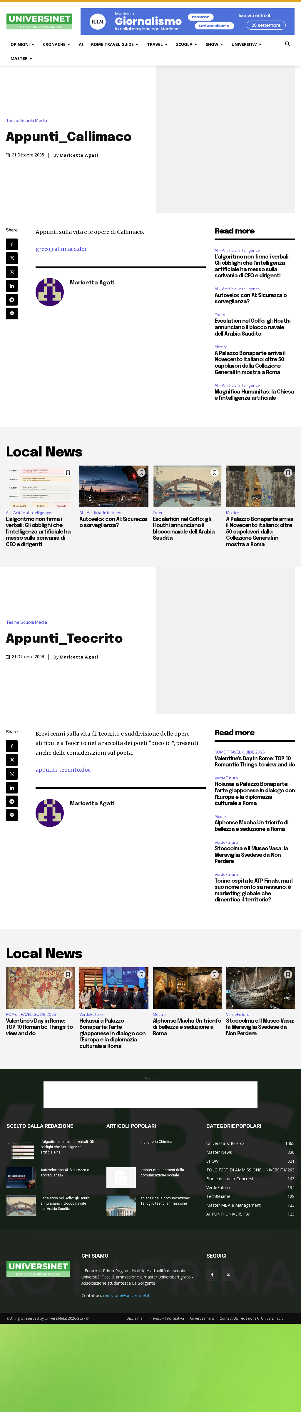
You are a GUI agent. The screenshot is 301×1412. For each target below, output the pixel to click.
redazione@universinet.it (126, 1295)
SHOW (212, 44)
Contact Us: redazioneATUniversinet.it (251, 1318)
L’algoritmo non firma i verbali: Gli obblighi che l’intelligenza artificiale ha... (67, 1147)
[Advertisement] (150, 1094)
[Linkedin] (12, 286)
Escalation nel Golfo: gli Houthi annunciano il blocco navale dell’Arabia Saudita (252, 327)
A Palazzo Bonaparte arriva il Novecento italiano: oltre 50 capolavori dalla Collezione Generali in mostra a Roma (259, 532)
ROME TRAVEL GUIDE (112, 44)
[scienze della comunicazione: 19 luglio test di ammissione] (121, 1206)
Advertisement (202, 1318)
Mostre (221, 346)
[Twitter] (12, 258)
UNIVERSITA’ (244, 44)
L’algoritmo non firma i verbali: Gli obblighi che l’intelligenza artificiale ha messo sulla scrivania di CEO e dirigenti (38, 532)
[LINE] (12, 313)
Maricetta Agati (79, 155)
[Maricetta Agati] (50, 292)
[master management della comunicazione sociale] (121, 1177)
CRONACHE (54, 44)
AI (81, 44)
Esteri (220, 314)
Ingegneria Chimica (156, 1142)
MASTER (19, 58)
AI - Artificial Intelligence (237, 250)
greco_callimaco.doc (61, 249)
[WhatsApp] (12, 272)
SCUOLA (184, 44)
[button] (287, 45)
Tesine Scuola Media (26, 121)
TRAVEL (155, 44)
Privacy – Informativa (167, 1318)
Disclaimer (135, 1318)
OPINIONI (20, 44)
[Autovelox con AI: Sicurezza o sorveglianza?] (113, 486)
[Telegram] (12, 300)
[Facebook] (12, 244)
